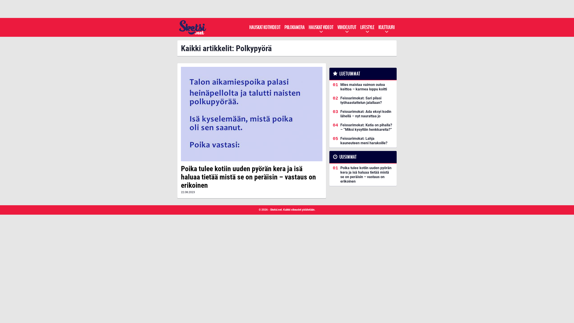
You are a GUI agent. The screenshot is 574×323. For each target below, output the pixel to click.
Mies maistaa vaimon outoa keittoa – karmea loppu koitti (363, 87)
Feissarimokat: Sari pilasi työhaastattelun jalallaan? (361, 100)
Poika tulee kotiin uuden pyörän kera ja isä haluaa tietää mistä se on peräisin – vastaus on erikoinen (248, 177)
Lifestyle (367, 27)
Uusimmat (348, 157)
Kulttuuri (386, 27)
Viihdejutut (346, 27)
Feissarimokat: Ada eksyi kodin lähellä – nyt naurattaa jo (365, 113)
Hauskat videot (321, 27)
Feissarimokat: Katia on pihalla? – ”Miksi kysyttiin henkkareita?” (366, 127)
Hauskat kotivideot (264, 27)
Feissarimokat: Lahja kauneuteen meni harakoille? (363, 140)
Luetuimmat (349, 73)
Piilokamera (295, 27)
